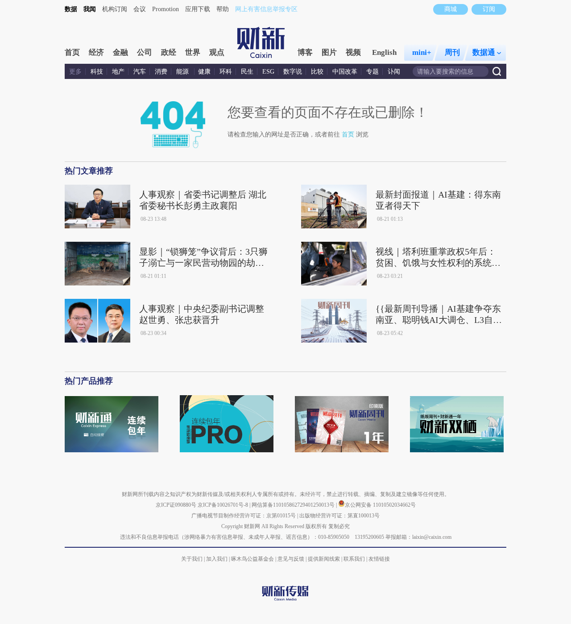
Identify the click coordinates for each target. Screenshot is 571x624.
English (384, 52)
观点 (216, 52)
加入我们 (217, 559)
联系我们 (354, 559)
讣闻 (394, 71)
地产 (118, 71)
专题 (372, 71)
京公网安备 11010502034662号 (380, 505)
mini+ (421, 52)
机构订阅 (114, 9)
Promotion (165, 9)
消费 (161, 71)
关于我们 (192, 559)
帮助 (222, 9)
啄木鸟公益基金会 (253, 559)
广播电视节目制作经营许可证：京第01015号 (243, 515)
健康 (204, 71)
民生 (247, 71)
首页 (72, 52)
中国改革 (344, 71)
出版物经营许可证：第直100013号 (339, 515)
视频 (353, 52)
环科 (225, 71)
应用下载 (197, 9)
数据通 (483, 52)
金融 (120, 52)
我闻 (89, 9)
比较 (317, 71)
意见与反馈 (290, 559)
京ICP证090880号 (176, 505)
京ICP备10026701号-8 (223, 505)
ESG (268, 71)
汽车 (139, 71)
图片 (329, 52)
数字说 (292, 71)
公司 (144, 52)
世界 (192, 52)
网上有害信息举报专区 (266, 9)
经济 (96, 52)
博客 (305, 52)
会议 (139, 9)
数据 (71, 9)
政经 (168, 52)
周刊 (452, 52)
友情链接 (379, 559)
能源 (183, 71)
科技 (97, 71)
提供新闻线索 (324, 559)
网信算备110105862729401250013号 (294, 505)
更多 (75, 71)
